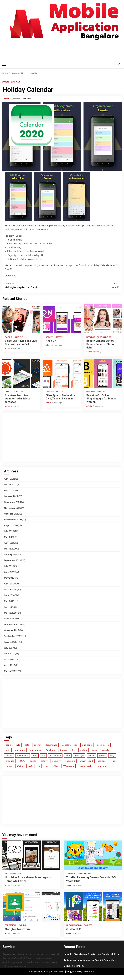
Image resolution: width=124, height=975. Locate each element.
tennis (9, 766)
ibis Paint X (93, 906)
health (9, 755)
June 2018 (9, 595)
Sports (59, 391)
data (27, 744)
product (10, 760)
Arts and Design (13, 873)
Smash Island (86, 760)
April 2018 (9, 606)
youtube (102, 766)
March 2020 (10, 548)
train (30, 766)
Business (88, 925)
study (113, 760)
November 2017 (12, 624)
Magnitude (72, 971)
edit (8, 750)
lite (43, 755)
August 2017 (10, 641)
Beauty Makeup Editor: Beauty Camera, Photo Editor (103, 318)
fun (73, 750)
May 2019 (9, 577)
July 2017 (9, 647)
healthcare (22, 755)
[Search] (120, 64)
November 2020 (12, 507)
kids (35, 755)
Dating (8, 337)
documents (51, 744)
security (56, 760)
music (91, 755)
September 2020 (12, 519)
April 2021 (9, 478)
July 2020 (9, 531)
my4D (115, 285)
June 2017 (9, 653)
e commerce (103, 744)
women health (86, 766)
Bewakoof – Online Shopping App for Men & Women (103, 373)
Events (6, 82)
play (112, 755)
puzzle (33, 760)
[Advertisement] (63, 49)
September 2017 (12, 636)
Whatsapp (68, 766)
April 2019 (9, 583)
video (55, 766)
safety (44, 760)
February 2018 (11, 618)
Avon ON (62, 318)
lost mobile (55, 755)
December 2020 (12, 502)
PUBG (22, 760)
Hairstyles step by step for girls (22, 285)
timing (20, 766)
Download (10, 275)
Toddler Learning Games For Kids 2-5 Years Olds (93, 855)
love (68, 755)
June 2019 (9, 572)
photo (102, 755)
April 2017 (9, 665)
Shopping (101, 391)
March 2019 (10, 589)
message (79, 755)
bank (8, 744)
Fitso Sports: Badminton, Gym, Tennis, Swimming (62, 373)
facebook (50, 750)
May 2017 (9, 659)
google (105, 750)
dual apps (87, 744)
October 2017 (11, 630)
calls (18, 744)
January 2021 (11, 496)
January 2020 (11, 554)
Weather (20, 391)
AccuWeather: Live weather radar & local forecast (21, 373)
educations (35, 750)
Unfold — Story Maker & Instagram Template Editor (31, 855)
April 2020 (9, 542)
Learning (70, 873)
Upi (46, 766)
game (94, 750)
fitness (63, 750)
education (20, 750)
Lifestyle (15, 82)
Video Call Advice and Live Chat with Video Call (21, 318)
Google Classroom (31, 906)
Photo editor (104, 337)
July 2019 (9, 566)
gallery (83, 750)
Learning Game (84, 873)
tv (39, 766)
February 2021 (11, 490)
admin (7, 98)
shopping (70, 760)
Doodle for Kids (69, 744)
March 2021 (10, 484)
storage (102, 760)
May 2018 (9, 601)
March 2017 (10, 671)
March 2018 (10, 612)
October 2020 (11, 513)
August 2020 (10, 525)
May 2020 (9, 537)
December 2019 (12, 560)
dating (37, 744)
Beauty (49, 337)
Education (10, 925)
